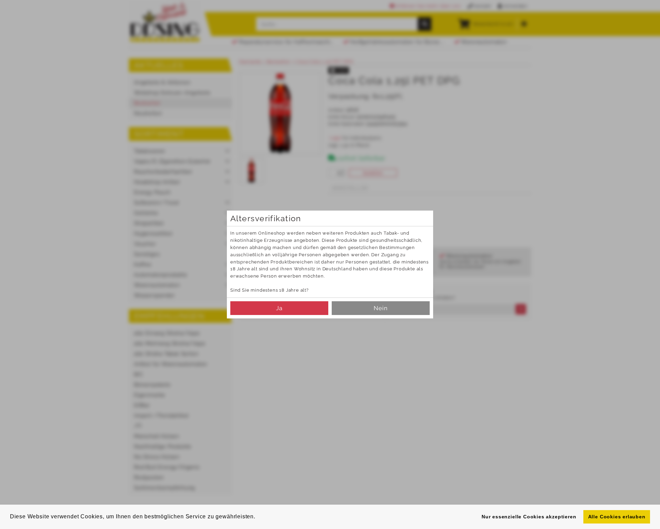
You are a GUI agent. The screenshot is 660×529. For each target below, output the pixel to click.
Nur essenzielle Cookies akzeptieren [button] (529, 516)
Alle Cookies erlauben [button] (617, 516)
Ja (279, 308)
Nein (381, 308)
